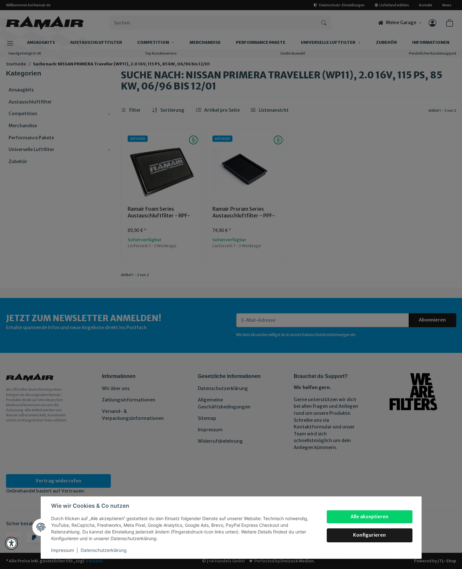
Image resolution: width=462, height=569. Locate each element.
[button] (11, 543)
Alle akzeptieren (369, 516)
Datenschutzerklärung (104, 550)
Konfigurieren (369, 535)
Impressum (62, 550)
